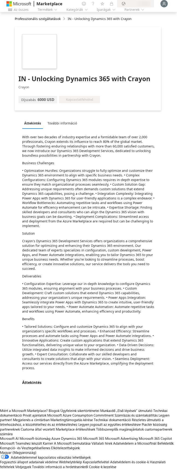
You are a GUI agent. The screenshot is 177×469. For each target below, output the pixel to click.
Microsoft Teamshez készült (21, 443)
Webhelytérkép (70, 462)
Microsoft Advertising (121, 438)
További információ (62, 123)
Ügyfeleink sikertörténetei (79, 410)
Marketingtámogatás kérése (71, 419)
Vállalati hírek (101, 443)
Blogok (54, 410)
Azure (55, 438)
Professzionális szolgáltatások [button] (38, 19)
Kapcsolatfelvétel (96, 462)
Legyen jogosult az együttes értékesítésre (109, 424)
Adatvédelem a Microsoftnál (134, 443)
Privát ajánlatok (34, 415)
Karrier (48, 443)
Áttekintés (32, 123)
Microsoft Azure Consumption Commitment (81, 415)
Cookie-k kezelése (102, 466)
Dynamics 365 (71, 438)
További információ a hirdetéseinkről (60, 466)
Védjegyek (23, 466)
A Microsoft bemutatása (72, 443)
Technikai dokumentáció (112, 419)
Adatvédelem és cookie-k (129, 462)
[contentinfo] (64, 19)
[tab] (33, 123)
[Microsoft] (18, 3)
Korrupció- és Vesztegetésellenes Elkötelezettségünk (40, 448)
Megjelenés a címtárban (31, 419)
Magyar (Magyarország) (18, 452)
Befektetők (165, 443)
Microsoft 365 (93, 438)
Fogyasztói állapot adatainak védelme (29, 462)
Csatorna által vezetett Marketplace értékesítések (58, 429)
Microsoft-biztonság (35, 438)
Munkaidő (107, 410)
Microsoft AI (9, 438)
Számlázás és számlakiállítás (136, 415)
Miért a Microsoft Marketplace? (24, 410)
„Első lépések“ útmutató (134, 410)
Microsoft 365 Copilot (155, 438)
